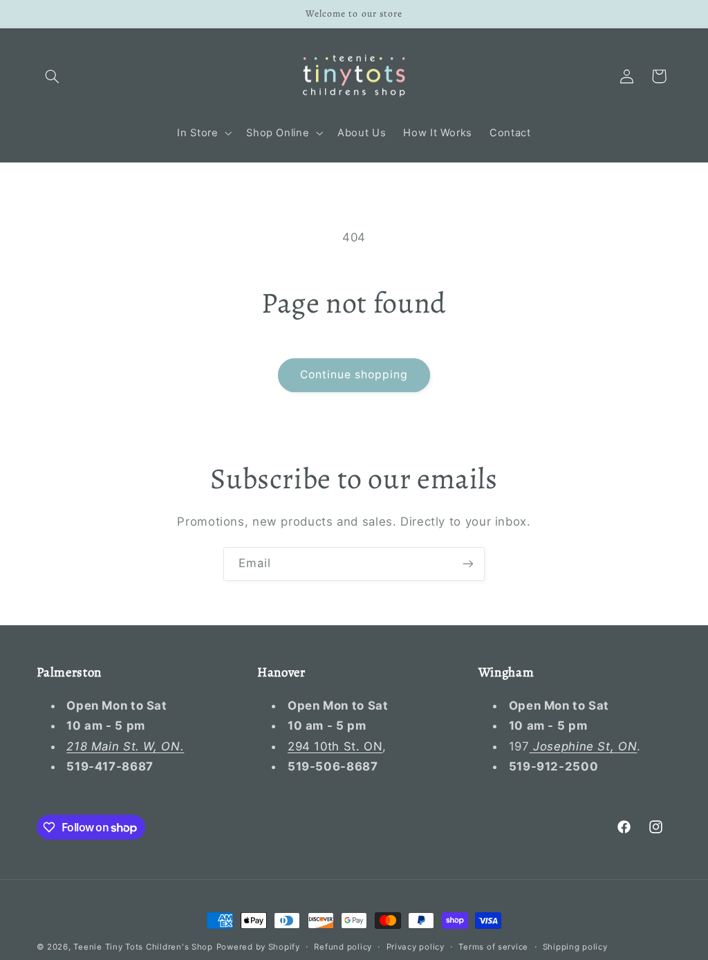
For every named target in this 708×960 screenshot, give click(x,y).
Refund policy (343, 947)
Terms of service (493, 947)
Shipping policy (575, 947)
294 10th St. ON (335, 746)
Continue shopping (354, 374)
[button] (52, 76)
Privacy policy (415, 947)
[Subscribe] (468, 564)
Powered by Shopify (258, 947)
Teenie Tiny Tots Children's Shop (143, 947)
